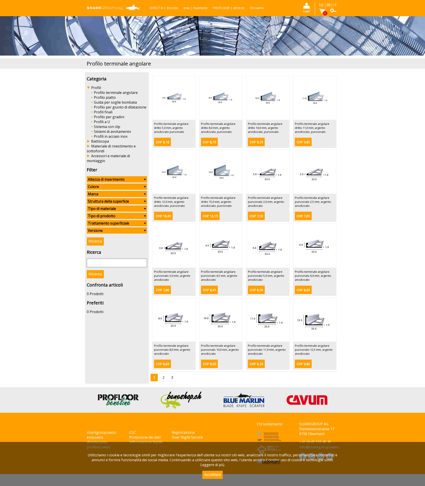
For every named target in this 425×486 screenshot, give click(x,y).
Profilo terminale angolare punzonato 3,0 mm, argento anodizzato (172, 276)
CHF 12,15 (210, 216)
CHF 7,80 (162, 290)
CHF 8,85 (162, 364)
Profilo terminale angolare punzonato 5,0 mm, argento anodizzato (266, 276)
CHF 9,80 (303, 364)
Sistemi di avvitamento (112, 131)
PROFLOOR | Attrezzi (228, 8)
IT (335, 5)
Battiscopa (100, 141)
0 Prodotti (95, 293)
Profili (96, 87)
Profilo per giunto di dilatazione (120, 107)
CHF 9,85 (303, 142)
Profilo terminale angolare (116, 92)
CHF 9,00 (209, 364)
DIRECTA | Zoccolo (164, 8)
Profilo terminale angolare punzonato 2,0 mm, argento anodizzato (266, 202)
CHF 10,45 (163, 216)
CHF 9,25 (256, 364)
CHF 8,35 (209, 290)
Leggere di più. (212, 464)
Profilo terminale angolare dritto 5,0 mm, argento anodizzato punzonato (171, 128)
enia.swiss (95, 437)
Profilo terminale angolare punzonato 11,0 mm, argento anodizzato (267, 350)
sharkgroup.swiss (101, 432)
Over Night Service (187, 437)
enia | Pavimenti (195, 8)
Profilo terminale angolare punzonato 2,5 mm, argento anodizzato (313, 202)
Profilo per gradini (109, 116)
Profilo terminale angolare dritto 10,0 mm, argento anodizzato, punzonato (265, 128)
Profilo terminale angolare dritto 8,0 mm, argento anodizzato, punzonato (218, 128)
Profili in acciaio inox (111, 136)
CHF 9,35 (256, 142)
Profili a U (102, 121)
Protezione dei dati (144, 437)
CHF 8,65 (303, 290)
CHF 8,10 (162, 142)
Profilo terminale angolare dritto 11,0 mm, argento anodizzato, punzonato (312, 128)
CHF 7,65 (303, 216)
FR (328, 5)
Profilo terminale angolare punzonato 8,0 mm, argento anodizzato (172, 350)
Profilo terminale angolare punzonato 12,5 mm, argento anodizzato (314, 350)
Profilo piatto (105, 97)
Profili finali (103, 112)
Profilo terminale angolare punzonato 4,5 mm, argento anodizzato (219, 276)
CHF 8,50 (256, 290)
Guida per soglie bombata (115, 102)
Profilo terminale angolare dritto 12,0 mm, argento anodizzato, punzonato (171, 202)
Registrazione (183, 432)
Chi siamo (257, 8)
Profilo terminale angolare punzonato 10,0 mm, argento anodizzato (220, 350)
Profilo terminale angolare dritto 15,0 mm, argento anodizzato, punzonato (218, 202)
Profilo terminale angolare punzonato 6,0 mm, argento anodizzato (313, 276)
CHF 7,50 (256, 216)
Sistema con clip (107, 126)
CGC (132, 432)
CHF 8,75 (209, 142)
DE (321, 5)
